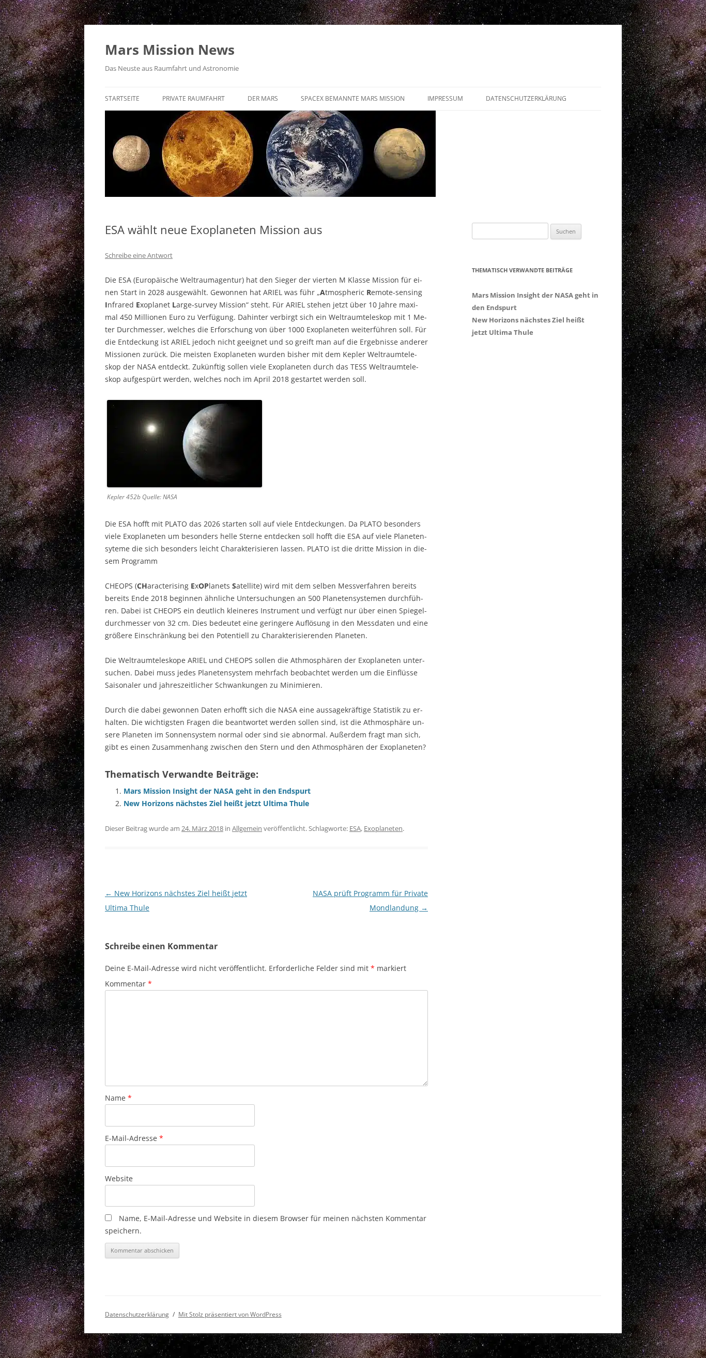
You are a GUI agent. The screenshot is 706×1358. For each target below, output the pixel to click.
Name (118, 1098)
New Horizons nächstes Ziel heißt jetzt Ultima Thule (216, 803)
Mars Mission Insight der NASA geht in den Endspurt (217, 791)
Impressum (445, 98)
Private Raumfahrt (193, 98)
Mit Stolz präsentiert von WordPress (230, 1314)
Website (119, 1178)
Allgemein (247, 828)
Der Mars (263, 98)
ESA (355, 828)
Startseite (122, 98)
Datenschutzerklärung (526, 98)
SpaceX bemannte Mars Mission (353, 98)
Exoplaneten (383, 828)
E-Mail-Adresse (134, 1138)
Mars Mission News (170, 49)
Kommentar (128, 984)
